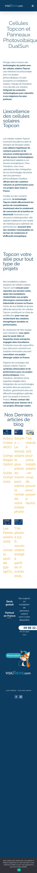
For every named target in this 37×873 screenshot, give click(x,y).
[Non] (34, 865)
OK (19, 870)
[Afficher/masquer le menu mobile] (33, 6)
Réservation (13, 655)
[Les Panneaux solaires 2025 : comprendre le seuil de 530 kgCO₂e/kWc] (7, 522)
